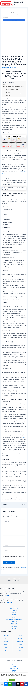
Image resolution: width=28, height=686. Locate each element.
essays (24, 437)
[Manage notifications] (24, 683)
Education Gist (14, 609)
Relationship (14, 621)
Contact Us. (9, 602)
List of (6, 638)
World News (14, 628)
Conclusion (8, 95)
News (20, 635)
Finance (14, 612)
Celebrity (14, 607)
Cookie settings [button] (4, 679)
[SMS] (6, 684)
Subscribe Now (14, 20)
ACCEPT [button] (12, 679)
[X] (18, 684)
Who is (6, 647)
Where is (6, 644)
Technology (14, 626)
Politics (14, 617)
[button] (14, 13)
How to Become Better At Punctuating (14, 93)
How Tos (6, 635)
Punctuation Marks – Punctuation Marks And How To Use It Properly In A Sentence (13, 87)
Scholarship (14, 623)
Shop (20, 650)
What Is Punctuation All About (12, 89)
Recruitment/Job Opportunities (14, 619)
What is (6, 641)
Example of (14, 610)
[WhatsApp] (10, 684)
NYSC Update (14, 616)
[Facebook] (14, 684)
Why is (6, 650)
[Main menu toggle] (26, 3)
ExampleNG (18, 3)
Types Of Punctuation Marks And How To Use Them (14, 92)
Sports (14, 625)
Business (20, 638)
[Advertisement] (14, 40)
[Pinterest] (22, 684)
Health (14, 614)
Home (14, 663)
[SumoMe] (26, 684)
